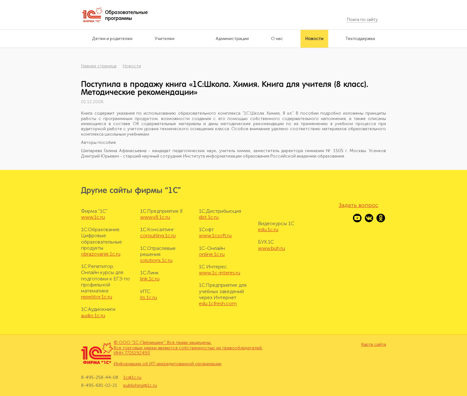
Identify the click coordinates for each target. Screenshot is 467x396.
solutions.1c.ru (156, 260)
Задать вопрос (358, 205)
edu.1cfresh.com (218, 303)
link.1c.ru (149, 279)
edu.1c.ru (268, 229)
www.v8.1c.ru (155, 217)
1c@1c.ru (132, 377)
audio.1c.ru (93, 315)
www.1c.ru (93, 217)
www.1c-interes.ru (219, 273)
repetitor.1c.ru (96, 297)
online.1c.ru (212, 254)
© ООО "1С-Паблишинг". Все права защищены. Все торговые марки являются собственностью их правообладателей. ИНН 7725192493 (188, 348)
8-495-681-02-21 (99, 385)
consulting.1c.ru (158, 235)
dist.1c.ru (209, 217)
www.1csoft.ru (215, 235)
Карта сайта (373, 344)
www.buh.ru (271, 248)
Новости (132, 66)
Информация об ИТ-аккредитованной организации (167, 363)
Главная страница (99, 66)
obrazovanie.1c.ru (100, 254)
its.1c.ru (148, 297)
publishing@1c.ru (140, 385)
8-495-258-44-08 (99, 377)
